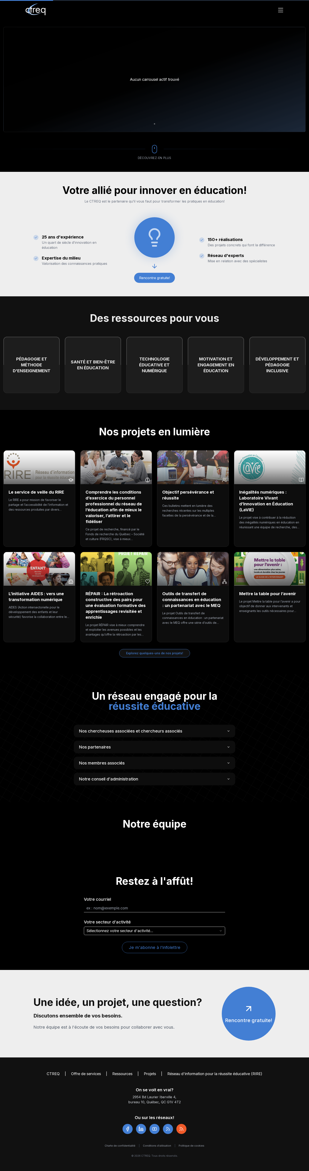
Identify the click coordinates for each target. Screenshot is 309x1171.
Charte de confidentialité (120, 1145)
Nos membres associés (102, 763)
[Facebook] (128, 1129)
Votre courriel (97, 899)
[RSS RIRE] (181, 1129)
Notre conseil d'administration (108, 779)
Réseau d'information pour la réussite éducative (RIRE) (214, 1074)
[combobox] (154, 931)
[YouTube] (154, 1129)
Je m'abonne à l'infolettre (154, 947)
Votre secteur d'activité (107, 922)
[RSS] (168, 1129)
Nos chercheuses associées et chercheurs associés (130, 731)
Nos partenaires (95, 747)
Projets (150, 1074)
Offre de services (86, 1074)
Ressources (122, 1074)
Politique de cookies (191, 1145)
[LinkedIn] (141, 1129)
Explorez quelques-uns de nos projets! (154, 653)
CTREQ (53, 1074)
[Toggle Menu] (281, 10)
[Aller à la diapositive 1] (154, 124)
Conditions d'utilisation (157, 1145)
